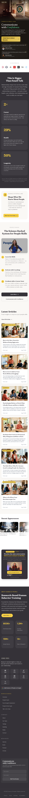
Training (4, 724)
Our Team (5, 721)
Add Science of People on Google (12, 688)
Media (4, 730)
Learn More (13, 294)
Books (4, 745)
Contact (5, 733)
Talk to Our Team (6, 709)
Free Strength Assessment (9, 703)
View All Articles (5, 319)
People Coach (6, 700)
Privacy (5, 795)
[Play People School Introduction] (14, 245)
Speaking (5, 727)
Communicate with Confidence (14, 299)
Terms (10, 795)
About (4, 718)
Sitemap (15, 795)
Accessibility (22, 795)
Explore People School (13, 572)
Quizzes (4, 742)
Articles (4, 751)
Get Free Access (14, 779)
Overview (5, 697)
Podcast (4, 748)
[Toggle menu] (26, 2)
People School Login (7, 706)
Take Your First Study (10, 215)
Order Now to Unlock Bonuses (9, 39)
